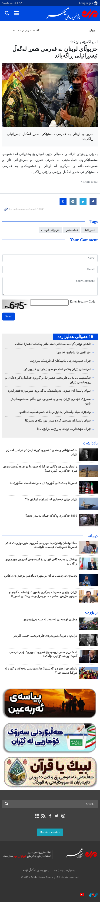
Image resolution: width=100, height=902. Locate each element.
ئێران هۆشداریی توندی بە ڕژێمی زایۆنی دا (64, 429)
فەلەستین (72, 230)
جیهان (92, 30)
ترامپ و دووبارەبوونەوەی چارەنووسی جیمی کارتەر (45, 635)
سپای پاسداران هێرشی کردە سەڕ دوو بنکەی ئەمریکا (58, 420)
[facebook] (50, 816)
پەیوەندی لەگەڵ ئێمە (36, 870)
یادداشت (90, 443)
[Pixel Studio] (79, 895)
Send (8, 316)
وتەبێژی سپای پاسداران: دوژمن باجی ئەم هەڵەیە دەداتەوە (55, 412)
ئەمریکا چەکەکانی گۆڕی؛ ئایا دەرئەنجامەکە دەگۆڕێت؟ (43, 483)
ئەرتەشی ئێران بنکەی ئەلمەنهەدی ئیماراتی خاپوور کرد (57, 369)
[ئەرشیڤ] (37, 816)
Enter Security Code (84, 301)
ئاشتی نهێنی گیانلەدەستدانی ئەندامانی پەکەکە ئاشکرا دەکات (53, 344)
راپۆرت (91, 612)
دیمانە (93, 535)
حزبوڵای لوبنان (50, 230)
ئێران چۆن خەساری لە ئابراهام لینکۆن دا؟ (51, 499)
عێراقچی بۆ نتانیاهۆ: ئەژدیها (74, 352)
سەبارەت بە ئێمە (64, 870)
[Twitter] (57, 816)
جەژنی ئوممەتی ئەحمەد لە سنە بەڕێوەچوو (50, 619)
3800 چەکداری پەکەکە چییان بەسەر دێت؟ (51, 515)
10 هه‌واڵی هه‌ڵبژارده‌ (75, 336)
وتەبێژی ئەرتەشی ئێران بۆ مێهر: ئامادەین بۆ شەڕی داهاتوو (40, 575)
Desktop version (50, 832)
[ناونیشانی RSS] (43, 816)
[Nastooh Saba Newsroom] (91, 895)
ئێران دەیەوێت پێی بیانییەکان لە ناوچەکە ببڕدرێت (60, 360)
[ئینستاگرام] (63, 816)
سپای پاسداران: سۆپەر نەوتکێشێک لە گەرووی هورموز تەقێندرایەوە (49, 390)
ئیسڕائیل (89, 230)
